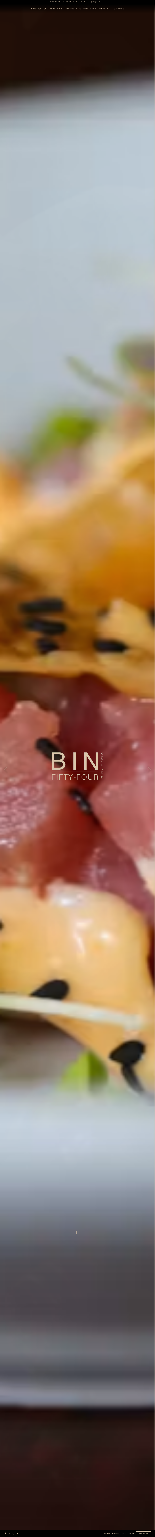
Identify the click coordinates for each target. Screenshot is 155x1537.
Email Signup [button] (144, 1534)
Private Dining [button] (89, 9)
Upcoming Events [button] (73, 9)
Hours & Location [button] (38, 9)
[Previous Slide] (5, 772)
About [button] (60, 9)
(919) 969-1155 (98, 2)
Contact (116, 1534)
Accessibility (128, 1534)
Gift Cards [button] (103, 9)
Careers (106, 1534)
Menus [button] (52, 9)
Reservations (118, 9)
